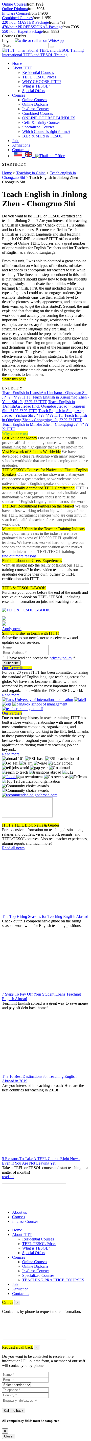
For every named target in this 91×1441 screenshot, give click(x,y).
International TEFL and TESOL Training (34, 55)
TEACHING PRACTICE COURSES (53, 1280)
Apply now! (11, 629)
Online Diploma (15, 9)
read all (8, 1177)
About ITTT (22, 68)
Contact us (20, 150)
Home (17, 63)
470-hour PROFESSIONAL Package (32, 27)
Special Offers (33, 91)
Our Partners (12, 713)
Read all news (13, 848)
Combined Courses (17, 18)
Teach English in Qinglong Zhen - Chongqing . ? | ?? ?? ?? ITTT (44, 417)
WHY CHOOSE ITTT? (41, 81)
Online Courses (14, 4)
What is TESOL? (36, 86)
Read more (10, 695)
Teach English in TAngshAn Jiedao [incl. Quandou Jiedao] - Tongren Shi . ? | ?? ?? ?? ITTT (43, 406)
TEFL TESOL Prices (39, 77)
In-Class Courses (15, 13)
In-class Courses (25, 1221)
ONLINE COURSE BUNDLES (48, 118)
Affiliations (21, 145)
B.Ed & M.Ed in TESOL (42, 136)
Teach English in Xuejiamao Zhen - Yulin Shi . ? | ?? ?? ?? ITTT (45, 399)
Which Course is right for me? (46, 131)
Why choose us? (15, 433)
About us (19, 1212)
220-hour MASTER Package (25, 22)
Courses (18, 95)
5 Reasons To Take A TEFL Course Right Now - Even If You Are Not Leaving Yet (41, 1160)
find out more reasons (19, 556)
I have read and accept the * (41, 658)
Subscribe (11, 663)
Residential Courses (38, 72)
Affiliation (20, 1289)
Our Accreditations (17, 668)
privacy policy (61, 658)
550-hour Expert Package (22, 31)
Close (8, 1436)
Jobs (15, 140)
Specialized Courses (38, 127)
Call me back (13, 1410)
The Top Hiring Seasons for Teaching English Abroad (45, 916)
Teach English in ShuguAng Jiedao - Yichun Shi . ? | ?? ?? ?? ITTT (43, 413)
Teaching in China (31, 173)
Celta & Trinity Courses (41, 122)
